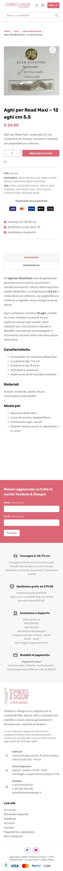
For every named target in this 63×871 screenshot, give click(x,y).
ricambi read (30, 193)
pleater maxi (12, 193)
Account (9, 823)
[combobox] (29, 15)
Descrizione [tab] (31, 257)
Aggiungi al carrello (40, 153)
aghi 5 (44, 185)
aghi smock (43, 189)
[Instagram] (36, 850)
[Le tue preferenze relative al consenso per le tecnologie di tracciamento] (6, 865)
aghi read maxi (25, 189)
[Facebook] (27, 850)
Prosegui (12, 532)
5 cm (12, 185)
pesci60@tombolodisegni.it (26, 792)
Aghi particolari (29, 178)
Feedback (10, 818)
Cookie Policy (47, 859)
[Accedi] (36, 5)
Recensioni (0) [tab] (31, 265)
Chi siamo (10, 809)
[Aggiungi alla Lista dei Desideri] (5, 162)
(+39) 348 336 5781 (22, 788)
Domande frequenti (16, 814)
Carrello (9, 827)
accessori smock (28, 185)
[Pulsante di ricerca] (56, 15)
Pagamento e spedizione (19, 832)
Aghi (44, 178)
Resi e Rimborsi (13, 836)
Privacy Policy (32, 859)
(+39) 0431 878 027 (22, 785)
